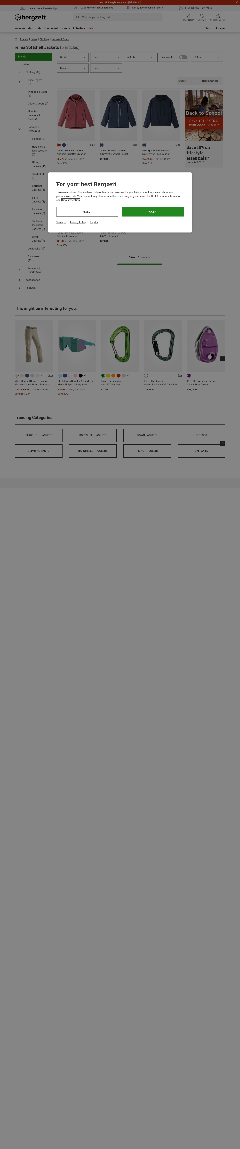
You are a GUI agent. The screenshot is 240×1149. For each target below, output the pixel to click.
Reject (87, 211)
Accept (153, 211)
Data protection (70, 200)
